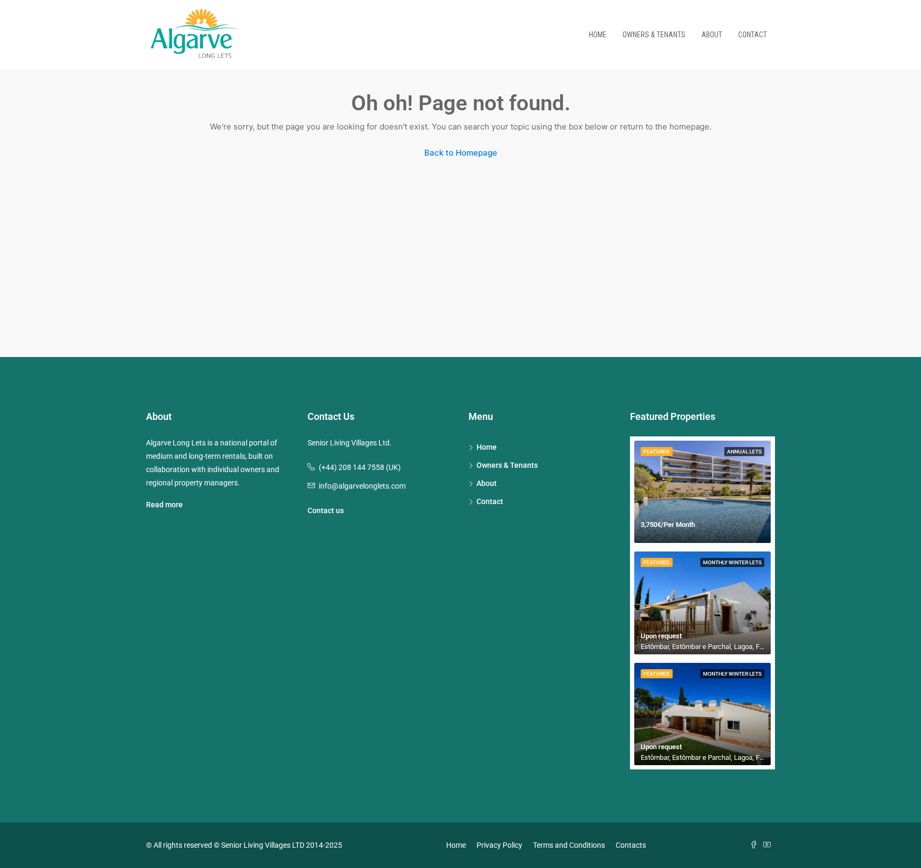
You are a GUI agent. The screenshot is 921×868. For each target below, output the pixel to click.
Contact (752, 34)
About (711, 34)
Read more (164, 504)
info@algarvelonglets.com (362, 486)
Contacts (631, 845)
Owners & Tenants (654, 34)
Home (598, 34)
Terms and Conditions (569, 845)
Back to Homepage (460, 153)
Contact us (326, 510)
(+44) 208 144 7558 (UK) (360, 467)
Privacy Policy (499, 845)
